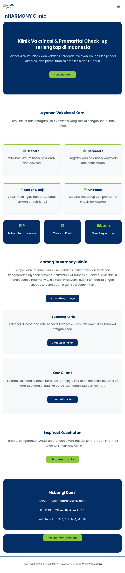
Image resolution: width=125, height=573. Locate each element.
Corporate (95, 151)
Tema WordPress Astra (88, 564)
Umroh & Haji (34, 190)
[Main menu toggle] (118, 6)
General (34, 151)
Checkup (95, 190)
